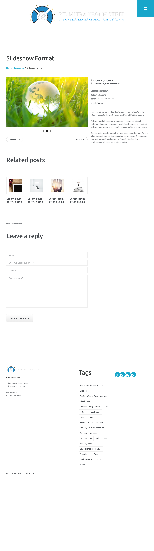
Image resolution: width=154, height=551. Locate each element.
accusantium (98, 84)
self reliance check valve (91, 449)
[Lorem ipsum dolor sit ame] (15, 185)
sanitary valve (86, 444)
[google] (117, 374)
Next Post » (80, 139)
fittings (83, 412)
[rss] (122, 374)
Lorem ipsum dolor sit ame (14, 200)
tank (96, 454)
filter (105, 407)
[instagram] (133, 374)
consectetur (115, 84)
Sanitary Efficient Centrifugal (92, 428)
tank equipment (87, 459)
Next (77, 102)
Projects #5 (109, 81)
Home (9, 68)
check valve (85, 401)
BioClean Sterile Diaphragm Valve (94, 396)
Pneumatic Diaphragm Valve (92, 422)
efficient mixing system (90, 407)
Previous (17, 102)
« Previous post (15, 139)
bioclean (84, 391)
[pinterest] (128, 374)
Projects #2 (19, 68)
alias (107, 84)
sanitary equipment (88, 433)
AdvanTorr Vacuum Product (92, 386)
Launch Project (97, 103)
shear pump (85, 454)
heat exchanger (87, 417)
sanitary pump (101, 438)
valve (82, 465)
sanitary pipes (86, 438)
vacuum (100, 459)
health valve (95, 412)
